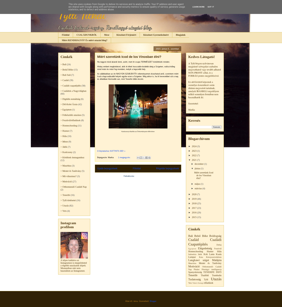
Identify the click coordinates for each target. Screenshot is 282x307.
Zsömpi (201, 283)
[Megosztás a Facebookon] (146, 157)
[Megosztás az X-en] (143, 157)
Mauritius (192, 263)
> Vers (64, 211)
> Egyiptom (66, 109)
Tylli (206, 279)
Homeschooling (195, 251)
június (198, 168)
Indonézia (192, 254)
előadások (208, 283)
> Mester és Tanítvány (71, 171)
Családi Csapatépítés (204, 242)
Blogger (153, 301)
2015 (194, 217)
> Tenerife (65, 195)
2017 (194, 208)
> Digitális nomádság (70, 99)
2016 (194, 212)
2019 (194, 199)
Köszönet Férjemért (126, 35)
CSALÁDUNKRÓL (87, 35)
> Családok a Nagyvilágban (73, 91)
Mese (106, 35)
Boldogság (215, 235)
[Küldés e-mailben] (138, 157)
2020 (194, 194)
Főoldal (65, 35)
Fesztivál (217, 248)
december (199, 164)
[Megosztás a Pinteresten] (149, 157)
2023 (194, 151)
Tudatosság (194, 279)
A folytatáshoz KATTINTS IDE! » (111, 151)
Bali (190, 235)
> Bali (63, 64)
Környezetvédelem (213, 257)
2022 (194, 155)
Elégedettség (205, 248)
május (198, 184)
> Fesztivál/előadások (70, 120)
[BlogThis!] (141, 157)
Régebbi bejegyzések (167, 168)
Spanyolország (195, 272)
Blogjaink (181, 35)
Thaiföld (205, 275)
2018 (194, 203)
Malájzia (216, 260)
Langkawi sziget (198, 260)
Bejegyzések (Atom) (144, 176)
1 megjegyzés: (124, 157)
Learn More (198, 7)
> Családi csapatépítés (71, 85)
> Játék (64, 147)
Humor (210, 251)
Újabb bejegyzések (107, 168)
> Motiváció (66, 181)
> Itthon (64, 141)
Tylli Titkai (81, 15)
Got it (211, 7)
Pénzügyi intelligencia (211, 269)
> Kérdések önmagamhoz (72, 157)
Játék (200, 254)
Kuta (201, 257)
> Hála (64, 136)
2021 (194, 160)
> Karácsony (66, 152)
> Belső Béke (67, 69)
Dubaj (218, 245)
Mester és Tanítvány (210, 263)
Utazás (216, 279)
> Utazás (65, 205)
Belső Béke (201, 235)
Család (193, 240)
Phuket (196, 269)
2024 (194, 146)
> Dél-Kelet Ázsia (69, 104)
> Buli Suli (66, 75)
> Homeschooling (69, 125)
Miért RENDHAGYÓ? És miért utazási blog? (84, 40)
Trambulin (216, 275)
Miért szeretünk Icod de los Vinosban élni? (129, 57)
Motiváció (194, 266)
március (198, 188)
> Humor (65, 131)
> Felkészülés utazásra (71, 115)
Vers (190, 283)
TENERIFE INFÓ (212, 272)
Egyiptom (192, 249)
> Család (65, 80)
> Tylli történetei (68, 200)
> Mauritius (66, 165)
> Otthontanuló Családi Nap (74, 187)
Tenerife (192, 275)
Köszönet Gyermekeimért (156, 35)
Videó (194, 283)
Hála (219, 251)
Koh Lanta (209, 254)
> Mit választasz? (69, 176)
